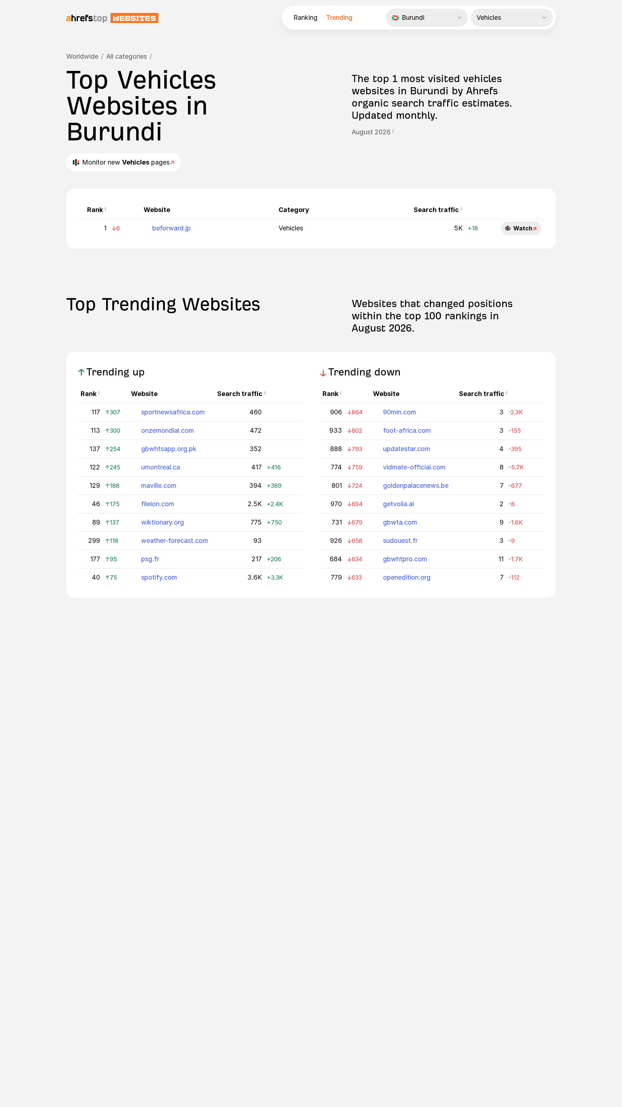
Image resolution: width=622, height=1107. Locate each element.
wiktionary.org (162, 522)
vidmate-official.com (414, 467)
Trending (339, 17)
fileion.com (157, 504)
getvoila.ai (398, 504)
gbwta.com (400, 522)
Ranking (305, 17)
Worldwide (82, 56)
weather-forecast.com (174, 540)
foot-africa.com (407, 430)
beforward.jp (171, 228)
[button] (393, 132)
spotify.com (159, 577)
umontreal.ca (160, 467)
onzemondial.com (167, 430)
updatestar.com (406, 449)
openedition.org (407, 577)
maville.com (158, 485)
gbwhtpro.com (405, 559)
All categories (126, 56)
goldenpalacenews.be (416, 485)
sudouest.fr (400, 540)
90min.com (399, 412)
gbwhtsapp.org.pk (169, 449)
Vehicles (291, 228)
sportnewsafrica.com (173, 412)
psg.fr (150, 559)
